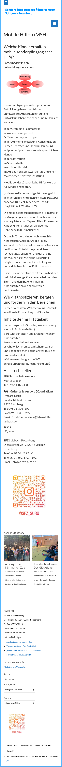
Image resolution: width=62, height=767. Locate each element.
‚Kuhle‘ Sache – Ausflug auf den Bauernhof (23, 650)
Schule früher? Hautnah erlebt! (19, 655)
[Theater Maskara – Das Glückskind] (45, 548)
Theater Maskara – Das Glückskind (21, 646)
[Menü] (54, 23)
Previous (6, 571)
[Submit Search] (6, 431)
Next (55, 571)
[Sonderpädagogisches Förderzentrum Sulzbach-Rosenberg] (31, 11)
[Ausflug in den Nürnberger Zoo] (17, 548)
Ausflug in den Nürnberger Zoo (19, 642)
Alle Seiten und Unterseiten (15, 667)
